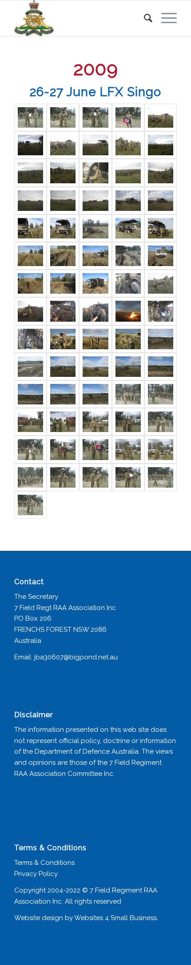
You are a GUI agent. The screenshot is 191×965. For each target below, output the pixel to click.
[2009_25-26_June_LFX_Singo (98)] (30, 256)
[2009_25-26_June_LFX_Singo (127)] (160, 394)
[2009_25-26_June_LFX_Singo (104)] (63, 283)
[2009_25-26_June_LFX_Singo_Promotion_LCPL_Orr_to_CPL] (95, 117)
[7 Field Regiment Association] (79, 18)
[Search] (143, 18)
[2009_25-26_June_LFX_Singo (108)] (30, 311)
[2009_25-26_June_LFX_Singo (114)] (63, 339)
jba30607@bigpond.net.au (76, 657)
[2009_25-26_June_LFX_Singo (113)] (30, 339)
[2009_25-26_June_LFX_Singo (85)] (95, 172)
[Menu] (164, 18)
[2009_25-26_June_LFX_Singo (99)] (63, 256)
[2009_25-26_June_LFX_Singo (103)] (30, 283)
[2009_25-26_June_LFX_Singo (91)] (128, 200)
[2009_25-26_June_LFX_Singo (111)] (128, 311)
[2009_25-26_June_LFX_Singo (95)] (95, 228)
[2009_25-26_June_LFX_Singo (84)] (63, 172)
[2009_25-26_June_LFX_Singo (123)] (30, 394)
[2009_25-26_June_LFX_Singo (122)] (160, 366)
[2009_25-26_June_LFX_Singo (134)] (160, 422)
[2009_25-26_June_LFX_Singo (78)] (30, 145)
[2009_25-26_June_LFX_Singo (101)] (128, 256)
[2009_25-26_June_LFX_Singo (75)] (128, 117)
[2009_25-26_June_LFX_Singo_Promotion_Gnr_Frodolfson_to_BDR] (128, 477)
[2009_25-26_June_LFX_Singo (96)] (128, 228)
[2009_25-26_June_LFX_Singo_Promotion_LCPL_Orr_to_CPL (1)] (63, 117)
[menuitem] (143, 18)
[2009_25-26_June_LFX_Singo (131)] (63, 422)
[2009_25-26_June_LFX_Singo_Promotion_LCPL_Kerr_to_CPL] (30, 117)
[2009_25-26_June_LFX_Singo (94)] (63, 228)
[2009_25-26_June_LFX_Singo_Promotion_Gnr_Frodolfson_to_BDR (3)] (95, 477)
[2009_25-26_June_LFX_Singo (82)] (160, 145)
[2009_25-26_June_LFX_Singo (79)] (63, 145)
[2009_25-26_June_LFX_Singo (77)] (160, 117)
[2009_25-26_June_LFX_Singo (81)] (128, 145)
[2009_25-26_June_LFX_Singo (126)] (128, 394)
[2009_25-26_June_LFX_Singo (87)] (160, 172)
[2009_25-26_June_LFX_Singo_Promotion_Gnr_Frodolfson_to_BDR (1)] (30, 477)
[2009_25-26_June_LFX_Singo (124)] (63, 394)
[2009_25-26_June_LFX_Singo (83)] (30, 172)
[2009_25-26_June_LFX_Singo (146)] (63, 449)
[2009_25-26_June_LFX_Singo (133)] (128, 422)
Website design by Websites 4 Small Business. (86, 918)
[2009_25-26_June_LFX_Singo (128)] (30, 422)
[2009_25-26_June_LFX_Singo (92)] (160, 200)
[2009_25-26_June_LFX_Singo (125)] (95, 394)
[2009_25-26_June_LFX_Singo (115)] (95, 339)
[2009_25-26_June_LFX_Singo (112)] (160, 311)
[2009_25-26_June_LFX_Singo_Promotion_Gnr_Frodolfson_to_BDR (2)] (63, 477)
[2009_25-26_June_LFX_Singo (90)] (95, 200)
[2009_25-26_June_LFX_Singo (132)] (95, 422)
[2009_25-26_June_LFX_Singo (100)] (95, 256)
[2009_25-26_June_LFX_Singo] (95, 449)
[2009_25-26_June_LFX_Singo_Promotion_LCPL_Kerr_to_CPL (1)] (160, 477)
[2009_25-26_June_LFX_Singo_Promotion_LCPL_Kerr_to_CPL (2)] (30, 505)
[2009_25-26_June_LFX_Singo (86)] (128, 172)
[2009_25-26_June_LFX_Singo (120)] (95, 366)
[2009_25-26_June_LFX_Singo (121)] (128, 366)
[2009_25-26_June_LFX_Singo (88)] (30, 200)
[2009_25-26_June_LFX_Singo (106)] (128, 283)
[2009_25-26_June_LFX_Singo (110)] (95, 311)
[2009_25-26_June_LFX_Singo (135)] (30, 449)
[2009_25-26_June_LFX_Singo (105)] (95, 283)
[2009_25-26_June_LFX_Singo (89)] (63, 200)
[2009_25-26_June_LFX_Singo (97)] (160, 228)
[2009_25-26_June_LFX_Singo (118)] (30, 366)
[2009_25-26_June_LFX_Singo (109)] (63, 311)
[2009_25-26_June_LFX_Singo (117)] (160, 339)
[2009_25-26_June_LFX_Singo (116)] (128, 339)
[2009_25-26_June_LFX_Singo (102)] (160, 256)
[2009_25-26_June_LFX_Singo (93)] (30, 228)
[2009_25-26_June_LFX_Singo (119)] (63, 366)
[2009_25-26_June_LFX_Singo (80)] (95, 145)
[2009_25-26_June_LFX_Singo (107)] (160, 283)
